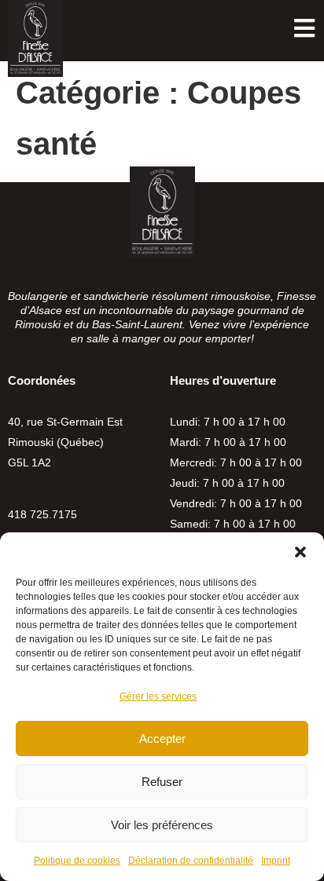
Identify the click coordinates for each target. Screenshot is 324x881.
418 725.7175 (42, 514)
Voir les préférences (162, 825)
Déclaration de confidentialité (190, 860)
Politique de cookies (77, 860)
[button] (300, 552)
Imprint (275, 860)
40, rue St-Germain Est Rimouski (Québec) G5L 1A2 (65, 442)
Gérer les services (158, 696)
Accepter (162, 738)
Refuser (162, 781)
